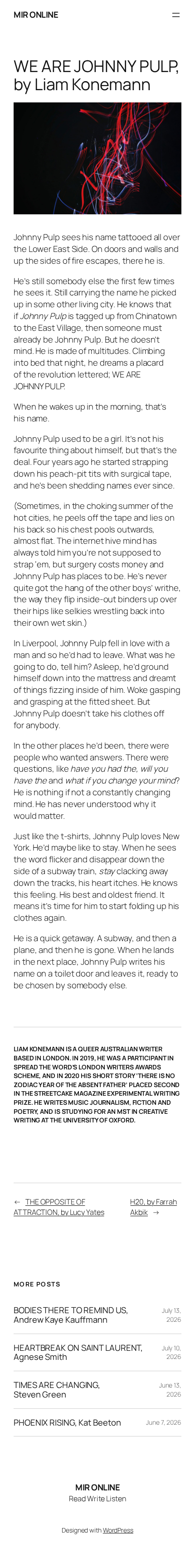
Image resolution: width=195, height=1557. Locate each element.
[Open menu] (176, 15)
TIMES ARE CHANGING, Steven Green (57, 1389)
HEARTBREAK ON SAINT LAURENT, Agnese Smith (78, 1352)
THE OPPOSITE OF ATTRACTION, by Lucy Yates (59, 1207)
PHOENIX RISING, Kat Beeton (67, 1422)
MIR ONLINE (36, 14)
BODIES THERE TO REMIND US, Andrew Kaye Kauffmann (71, 1315)
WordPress (118, 1530)
